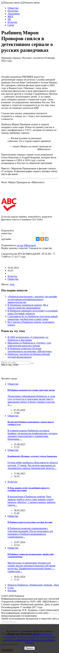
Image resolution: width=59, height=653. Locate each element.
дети (12, 284)
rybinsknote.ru (8, 621)
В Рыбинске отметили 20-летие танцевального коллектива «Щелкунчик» (30, 350)
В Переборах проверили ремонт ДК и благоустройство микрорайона (28, 306)
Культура (12, 22)
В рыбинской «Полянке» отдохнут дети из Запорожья (32, 456)
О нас (11, 587)
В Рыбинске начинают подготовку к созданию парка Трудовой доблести (33, 312)
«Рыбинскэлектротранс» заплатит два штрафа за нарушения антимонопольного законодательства (32, 299)
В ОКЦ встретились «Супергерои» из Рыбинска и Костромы (28, 338)
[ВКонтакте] (38, 239)
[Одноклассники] (42, 239)
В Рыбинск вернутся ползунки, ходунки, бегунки (30, 522)
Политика (13, 10)
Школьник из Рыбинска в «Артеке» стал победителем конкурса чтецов (29, 344)
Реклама (12, 590)
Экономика (14, 13)
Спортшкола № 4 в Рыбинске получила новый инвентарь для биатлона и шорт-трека (33, 318)
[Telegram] (46, 239)
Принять (30, 648)
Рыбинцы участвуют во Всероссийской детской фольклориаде (29, 355)
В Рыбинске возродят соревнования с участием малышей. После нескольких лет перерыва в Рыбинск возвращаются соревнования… (30, 532)
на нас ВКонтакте (26, 245)
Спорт (11, 25)
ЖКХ (10, 16)
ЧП (9, 19)
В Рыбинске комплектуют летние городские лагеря (31, 390)
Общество (13, 8)
